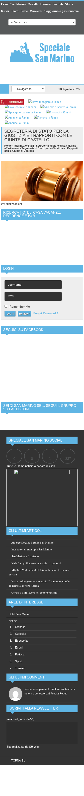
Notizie (13, 621)
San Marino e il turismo (25, 556)
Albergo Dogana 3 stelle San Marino (32, 542)
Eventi (19, 647)
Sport (18, 661)
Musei (5, 11)
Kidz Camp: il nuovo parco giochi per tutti (36, 563)
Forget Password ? (46, 313)
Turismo (20, 668)
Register (24, 313)
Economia (21, 640)
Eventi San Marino (13, 4)
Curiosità (20, 633)
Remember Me (19, 306)
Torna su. (18, 760)
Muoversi (36, 11)
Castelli (33, 4)
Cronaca (20, 626)
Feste (24, 11)
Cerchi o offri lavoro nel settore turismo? (35, 592)
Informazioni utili (51, 4)
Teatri (15, 11)
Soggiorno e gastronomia (61, 11)
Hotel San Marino (19, 614)
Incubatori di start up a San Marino (31, 549)
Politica (19, 654)
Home (8, 145)
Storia (69, 4)
